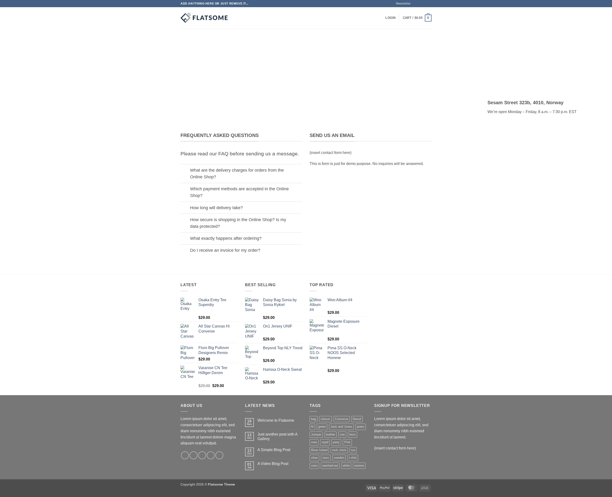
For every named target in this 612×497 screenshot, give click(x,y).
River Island (319, 450)
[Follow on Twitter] (424, 3)
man (314, 442)
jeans (360, 426)
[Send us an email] (429, 3)
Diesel (357, 419)
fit (312, 426)
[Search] (237, 17)
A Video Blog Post (272, 464)
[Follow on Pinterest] (219, 455)
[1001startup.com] (204, 18)
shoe (314, 457)
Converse (341, 419)
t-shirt (353, 457)
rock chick (339, 450)
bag (313, 419)
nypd (325, 442)
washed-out (330, 465)
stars (325, 457)
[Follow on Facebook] (415, 3)
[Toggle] (185, 170)
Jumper (316, 434)
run (353, 450)
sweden (339, 457)
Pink (347, 442)
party (336, 442)
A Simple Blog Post (273, 450)
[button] (401, 3)
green (322, 426)
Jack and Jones (341, 426)
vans (314, 465)
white (346, 465)
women (359, 465)
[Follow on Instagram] (420, 3)
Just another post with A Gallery (277, 436)
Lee (342, 434)
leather (330, 434)
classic (325, 419)
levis (352, 434)
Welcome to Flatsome (275, 420)
